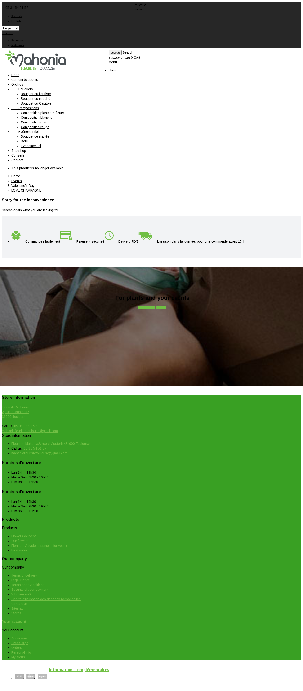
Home (113, 70)
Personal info (21, 652)
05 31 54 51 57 (16, 7)
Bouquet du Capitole (36, 103)
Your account (14, 622)
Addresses (19, 638)
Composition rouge (35, 127)
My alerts (18, 657)
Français (16, 16)
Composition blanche (36, 117)
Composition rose (34, 122)
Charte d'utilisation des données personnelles (46, 599)
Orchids (17, 84)
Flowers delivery (23, 536)
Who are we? (21, 594)
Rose (15, 75)
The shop (18, 151)
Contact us (19, 604)
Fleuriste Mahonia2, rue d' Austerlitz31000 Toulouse (15, 412)
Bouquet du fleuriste (36, 94)
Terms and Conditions (28, 585)
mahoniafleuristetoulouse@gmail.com (30, 431)
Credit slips (19, 643)
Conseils (18, 155)
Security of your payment (29, 589)
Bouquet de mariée (35, 136)
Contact (17, 160)
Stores (16, 613)
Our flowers (20, 541)
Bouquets (22, 89)
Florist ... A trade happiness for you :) (39, 545)
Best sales (19, 550)
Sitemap (17, 608)
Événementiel (25, 132)
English (16, 21)
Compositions (25, 108)
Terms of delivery (24, 575)
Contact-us (146, 307)
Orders (16, 648)
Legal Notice (20, 580)
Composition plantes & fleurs (42, 113)
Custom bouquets (24, 80)
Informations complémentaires (79, 669)
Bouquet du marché (35, 99)
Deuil (24, 141)
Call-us (161, 307)
